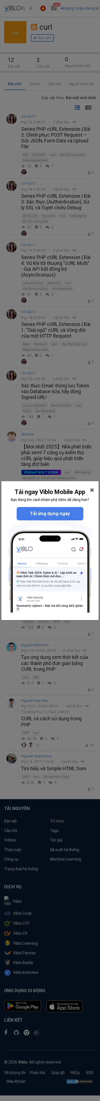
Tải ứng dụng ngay (50, 513)
